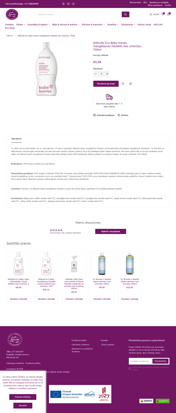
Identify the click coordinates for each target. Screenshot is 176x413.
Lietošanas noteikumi (80, 344)
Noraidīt (23, 405)
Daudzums (98, 68)
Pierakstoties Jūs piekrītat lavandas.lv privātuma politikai (150, 368)
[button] (123, 84)
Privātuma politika (79, 340)
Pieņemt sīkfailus (23, 397)
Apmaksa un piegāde (159, 2)
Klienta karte (135, 2)
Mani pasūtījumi (155, 5)
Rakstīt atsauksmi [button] (110, 231)
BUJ (145, 2)
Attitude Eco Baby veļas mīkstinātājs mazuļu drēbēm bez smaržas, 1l (18, 281)
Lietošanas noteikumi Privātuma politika (23, 363)
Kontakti (104, 340)
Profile (168, 5)
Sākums (9, 36)
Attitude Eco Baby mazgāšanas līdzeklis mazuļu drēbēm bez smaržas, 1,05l (46, 282)
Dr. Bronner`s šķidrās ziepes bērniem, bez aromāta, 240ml (102, 281)
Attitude (104, 55)
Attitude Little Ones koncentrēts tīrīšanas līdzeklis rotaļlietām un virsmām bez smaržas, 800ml (74, 284)
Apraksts (16, 138)
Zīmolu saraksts (107, 344)
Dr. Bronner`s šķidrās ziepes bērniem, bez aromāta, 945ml (130, 281)
